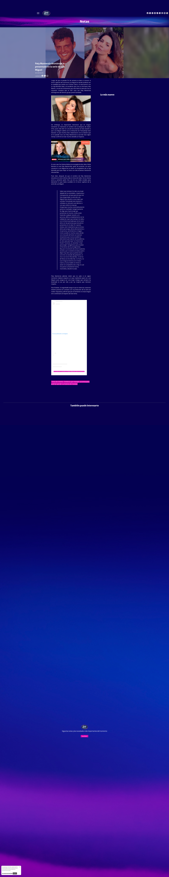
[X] (150, 13)
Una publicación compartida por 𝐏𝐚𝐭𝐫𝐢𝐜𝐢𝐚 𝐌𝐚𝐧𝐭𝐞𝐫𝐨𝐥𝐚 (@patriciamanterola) (69, 371)
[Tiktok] (157, 13)
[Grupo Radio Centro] (160, 13)
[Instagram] (152, 13)
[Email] (165, 13)
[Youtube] (155, 13)
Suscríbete (84, 736)
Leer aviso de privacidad (7, 873)
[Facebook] (147, 13)
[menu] (38, 13)
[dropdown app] (162, 13)
